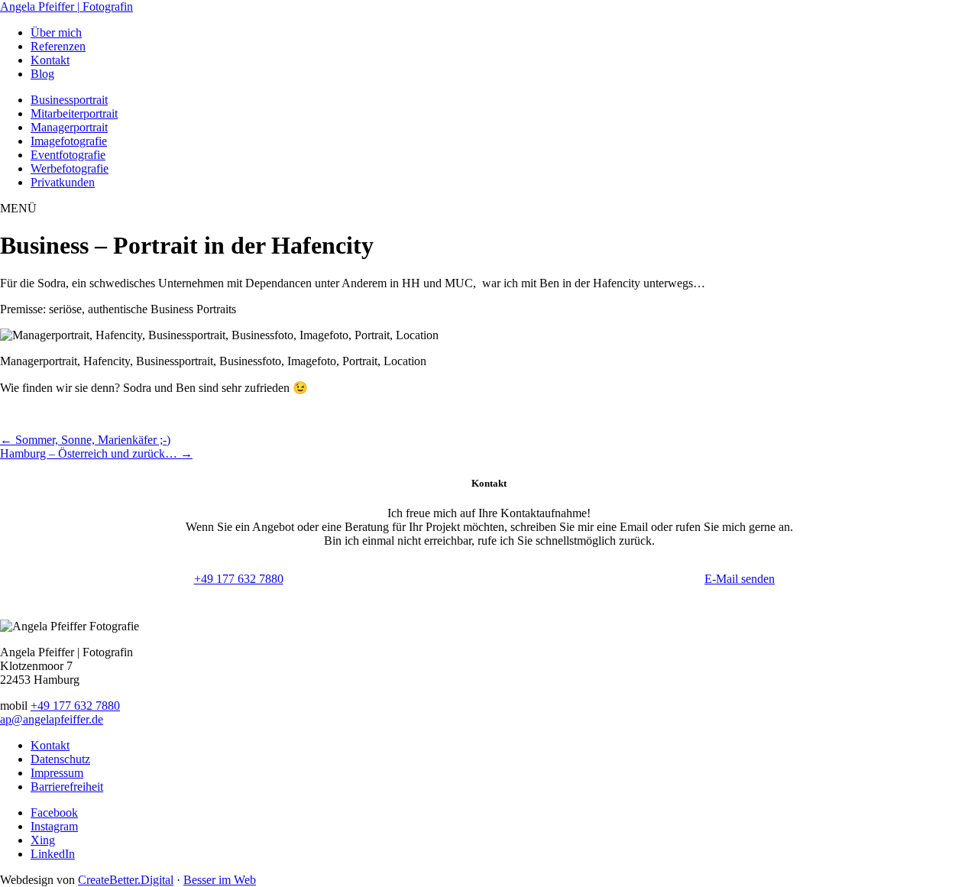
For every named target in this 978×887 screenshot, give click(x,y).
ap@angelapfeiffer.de (51, 719)
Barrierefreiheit (67, 786)
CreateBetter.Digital (125, 879)
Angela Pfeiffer (66, 6)
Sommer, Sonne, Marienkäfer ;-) (85, 439)
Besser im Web (219, 879)
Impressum (57, 772)
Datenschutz (60, 759)
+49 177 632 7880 (238, 578)
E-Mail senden (739, 578)
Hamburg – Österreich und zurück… (96, 453)
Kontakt (50, 745)
